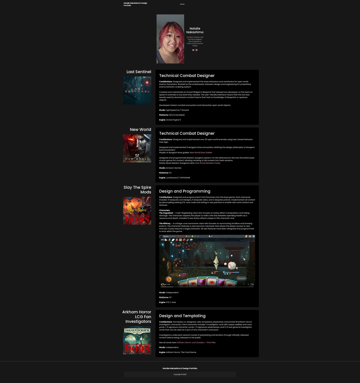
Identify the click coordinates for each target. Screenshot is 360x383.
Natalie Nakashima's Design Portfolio (180, 368)
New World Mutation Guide (207, 163)
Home (182, 4)
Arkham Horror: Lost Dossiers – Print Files (196, 342)
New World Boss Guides (201, 152)
